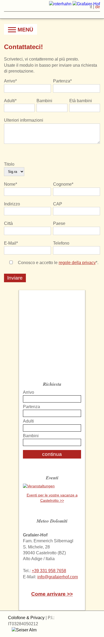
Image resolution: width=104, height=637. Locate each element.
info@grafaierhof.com (57, 577)
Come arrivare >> (52, 594)
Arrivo (28, 392)
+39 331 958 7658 (49, 570)
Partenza (31, 406)
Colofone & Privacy (26, 617)
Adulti (28, 421)
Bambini (31, 435)
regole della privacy (77, 262)
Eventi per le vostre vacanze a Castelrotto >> (52, 498)
